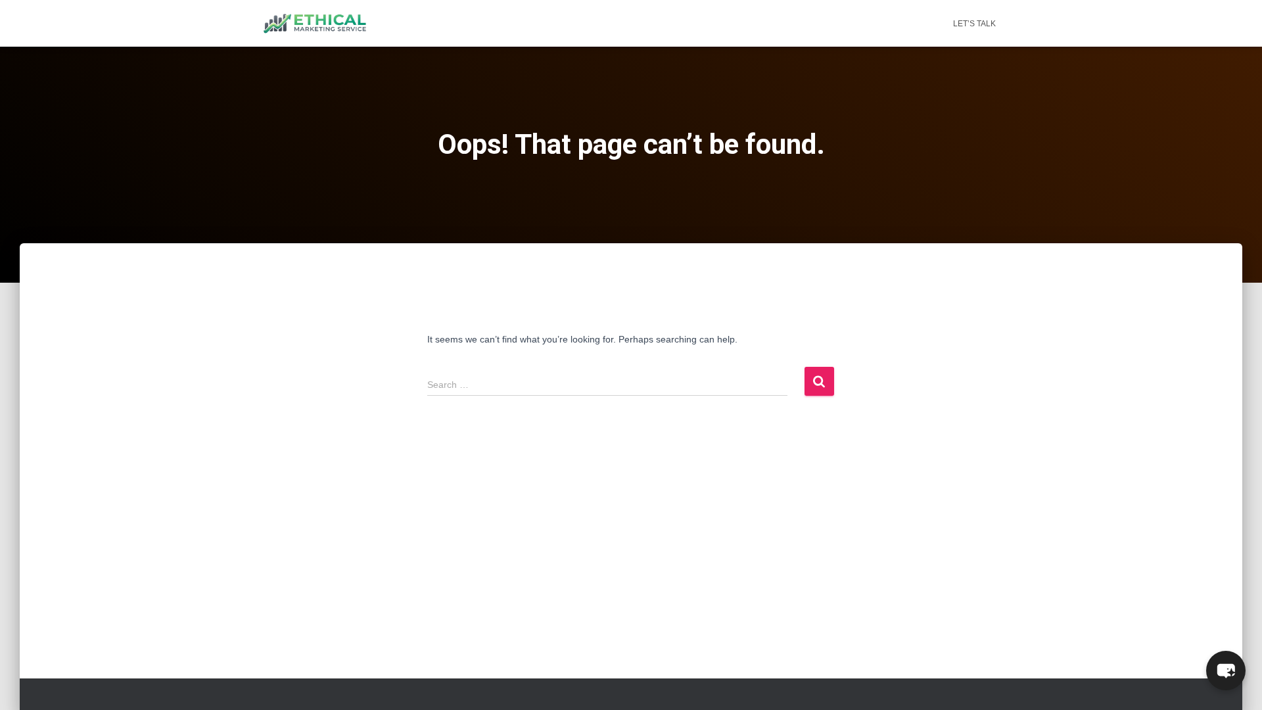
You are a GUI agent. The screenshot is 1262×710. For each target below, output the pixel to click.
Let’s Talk (974, 23)
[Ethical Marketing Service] (314, 23)
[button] (1226, 670)
